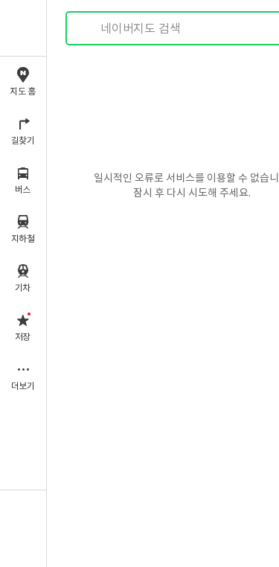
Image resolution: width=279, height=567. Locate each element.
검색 (88, 28)
